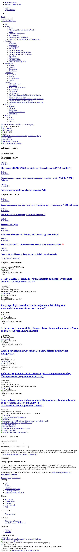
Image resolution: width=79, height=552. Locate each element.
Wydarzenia (9, 73)
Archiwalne (13, 71)
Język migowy (14, 89)
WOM (7, 26)
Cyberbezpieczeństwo (12, 491)
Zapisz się (5, 458)
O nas (11, 28)
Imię (2, 443)
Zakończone (13, 114)
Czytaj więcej (5, 293)
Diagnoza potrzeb (15, 60)
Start (6, 24)
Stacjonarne (13, 45)
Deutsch (11, 121)
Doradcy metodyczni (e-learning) (20, 52)
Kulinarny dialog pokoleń (17, 97)
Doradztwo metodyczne (17, 34)
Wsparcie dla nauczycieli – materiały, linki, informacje (26, 99)
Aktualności (9, 63)
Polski (11, 117)
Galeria (11, 80)
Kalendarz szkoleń (11, 2)
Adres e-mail (5, 447)
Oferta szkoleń (14, 58)
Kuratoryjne (13, 110)
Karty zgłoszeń (10, 505)
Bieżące (11, 67)
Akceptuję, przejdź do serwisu (10, 478)
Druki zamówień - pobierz (17, 61)
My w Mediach (14, 78)
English (11, 119)
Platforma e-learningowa (13, 4)
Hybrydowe (13, 48)
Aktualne (12, 108)
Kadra (11, 32)
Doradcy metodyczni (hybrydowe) (20, 54)
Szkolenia (8, 41)
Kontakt (7, 115)
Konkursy (8, 104)
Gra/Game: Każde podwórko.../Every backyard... (25, 95)
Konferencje (13, 91)
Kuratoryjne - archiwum (17, 112)
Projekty (12, 76)
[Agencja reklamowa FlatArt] (24, 550)
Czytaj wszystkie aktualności (10, 258)
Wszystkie (12, 43)
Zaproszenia (13, 69)
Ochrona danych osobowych (14, 492)
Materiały (8, 82)
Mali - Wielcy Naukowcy (17, 88)
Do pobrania (13, 86)
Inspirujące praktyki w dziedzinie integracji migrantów (26, 102)
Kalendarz (12, 56)
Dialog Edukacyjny (15, 84)
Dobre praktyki (14, 93)
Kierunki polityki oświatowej (18, 37)
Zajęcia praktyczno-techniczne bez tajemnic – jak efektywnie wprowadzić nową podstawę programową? (33, 306)
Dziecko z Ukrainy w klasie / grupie (21, 101)
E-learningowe (14, 47)
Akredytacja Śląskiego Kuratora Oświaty (22, 30)
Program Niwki (10, 514)
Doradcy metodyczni (16, 50)
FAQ (6, 507)
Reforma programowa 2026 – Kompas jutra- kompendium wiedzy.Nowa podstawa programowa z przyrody (36, 375)
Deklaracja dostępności (12, 489)
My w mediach (14, 35)
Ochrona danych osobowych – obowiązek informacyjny (19, 454)
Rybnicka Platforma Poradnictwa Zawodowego (24, 39)
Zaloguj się (4, 537)
